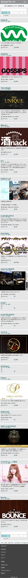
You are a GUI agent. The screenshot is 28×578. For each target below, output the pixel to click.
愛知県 (6, 542)
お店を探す (3, 549)
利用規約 (3, 567)
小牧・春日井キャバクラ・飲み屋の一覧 (21, 542)
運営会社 (3, 573)
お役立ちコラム (4, 564)
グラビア (3, 554)
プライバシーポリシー (6, 570)
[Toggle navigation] (24, 1)
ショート (3, 557)
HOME (2, 542)
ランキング (3, 552)
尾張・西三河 (10, 542)
